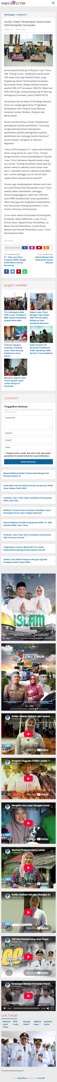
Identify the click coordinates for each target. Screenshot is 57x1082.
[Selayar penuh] (52, 1008)
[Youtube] (39, 248)
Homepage (9, 14)
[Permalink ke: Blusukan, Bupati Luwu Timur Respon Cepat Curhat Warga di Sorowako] (15, 367)
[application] (28, 996)
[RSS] (47, 248)
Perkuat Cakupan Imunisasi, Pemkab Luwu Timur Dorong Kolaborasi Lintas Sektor (13, 350)
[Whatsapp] (24, 271)
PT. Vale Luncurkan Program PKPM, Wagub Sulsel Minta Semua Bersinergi (15, 260)
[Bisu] (48, 1008)
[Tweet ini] (12, 271)
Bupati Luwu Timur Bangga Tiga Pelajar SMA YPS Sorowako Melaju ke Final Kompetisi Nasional (39, 317)
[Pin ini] (18, 271)
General (21, 14)
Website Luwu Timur (7, 1024)
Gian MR (41, 1078)
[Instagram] (32, 248)
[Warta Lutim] (13, 2)
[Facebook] (25, 248)
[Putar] (4, 1008)
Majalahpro (22, 1078)
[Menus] (53, 3)
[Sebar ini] (6, 271)
